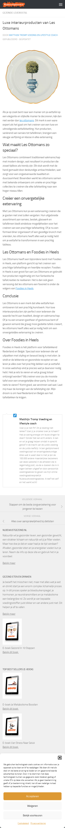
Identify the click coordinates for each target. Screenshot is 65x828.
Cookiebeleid (23, 823)
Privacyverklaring (38, 823)
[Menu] (60, 4)
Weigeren (32, 805)
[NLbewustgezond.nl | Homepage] (17, 4)
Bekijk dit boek (11, 652)
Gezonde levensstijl (15, 12)
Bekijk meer (9, 563)
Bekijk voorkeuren (32, 815)
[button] (60, 757)
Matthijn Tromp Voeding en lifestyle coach (33, 35)
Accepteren (32, 796)
